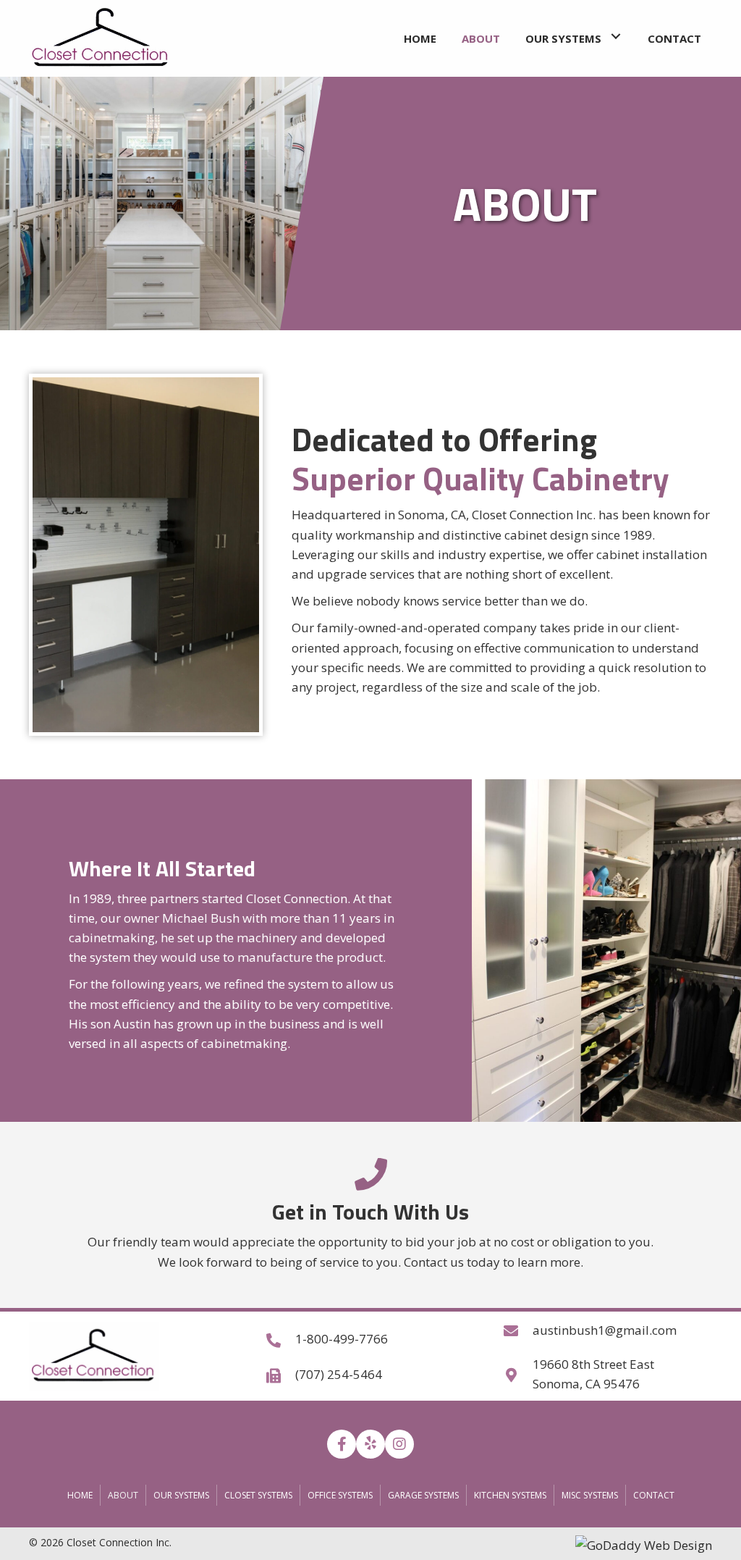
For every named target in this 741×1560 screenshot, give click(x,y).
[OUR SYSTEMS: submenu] (615, 36)
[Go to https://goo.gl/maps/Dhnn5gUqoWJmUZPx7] (608, 1373)
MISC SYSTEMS (590, 1495)
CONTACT (653, 1495)
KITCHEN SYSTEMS (510, 1495)
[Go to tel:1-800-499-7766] (370, 1338)
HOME (80, 1495)
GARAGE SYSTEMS (423, 1495)
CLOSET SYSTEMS (258, 1495)
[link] (420, 37)
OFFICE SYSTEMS (340, 1495)
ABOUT (123, 1495)
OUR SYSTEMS (181, 1495)
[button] (341, 1444)
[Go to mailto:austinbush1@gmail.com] (608, 1329)
